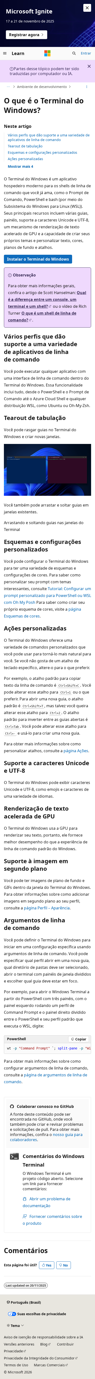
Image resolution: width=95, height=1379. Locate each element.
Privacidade (13, 1351)
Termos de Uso (16, 1365)
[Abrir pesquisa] (74, 53)
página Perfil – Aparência (47, 908)
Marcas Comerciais (49, 1365)
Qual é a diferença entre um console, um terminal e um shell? (47, 299)
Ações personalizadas (25, 158)
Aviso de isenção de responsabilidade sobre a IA (43, 1337)
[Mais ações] (87, 87)
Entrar (86, 53)
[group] (47, 1048)
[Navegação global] (5, 53)
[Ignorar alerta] (87, 8)
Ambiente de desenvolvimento (42, 86)
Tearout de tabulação (25, 146)
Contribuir (65, 1344)
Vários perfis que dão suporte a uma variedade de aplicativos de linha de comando (49, 137)
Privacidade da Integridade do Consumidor (39, 1358)
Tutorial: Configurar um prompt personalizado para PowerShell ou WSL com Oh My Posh (47, 595)
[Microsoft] (47, 53)
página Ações (76, 750)
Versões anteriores (19, 1344)
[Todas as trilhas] (8, 87)
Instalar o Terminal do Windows (38, 259)
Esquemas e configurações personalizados (42, 152)
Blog (44, 1344)
